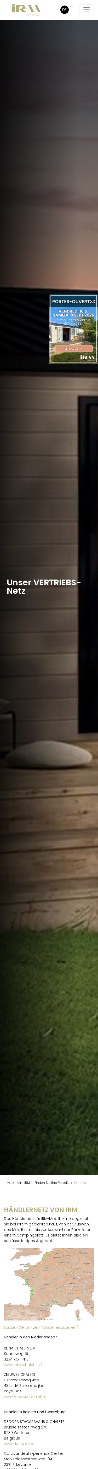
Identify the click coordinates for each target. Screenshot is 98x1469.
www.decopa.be (19, 1443)
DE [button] (64, 9)
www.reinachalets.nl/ (23, 1364)
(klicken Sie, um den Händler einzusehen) (41, 1327)
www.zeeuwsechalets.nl (25, 1396)
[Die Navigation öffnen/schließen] (86, 9)
